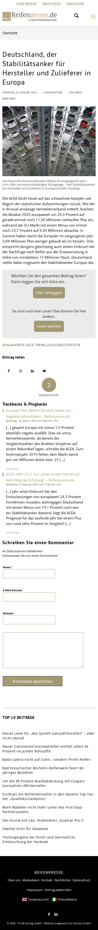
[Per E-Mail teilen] (44, 371)
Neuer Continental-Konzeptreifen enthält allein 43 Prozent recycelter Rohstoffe (45, 748)
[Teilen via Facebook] (9, 371)
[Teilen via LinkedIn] (32, 371)
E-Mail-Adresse (13, 590)
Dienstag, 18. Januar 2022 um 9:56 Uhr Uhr (32, 420)
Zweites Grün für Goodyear (25, 828)
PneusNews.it (67, 899)
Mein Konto (52, 3)
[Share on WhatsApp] (20, 371)
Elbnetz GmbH (82, 923)
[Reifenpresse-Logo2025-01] (29, 16)
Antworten (12, 468)
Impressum (35, 890)
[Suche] (78, 16)
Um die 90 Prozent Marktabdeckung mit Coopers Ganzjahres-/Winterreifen (43, 783)
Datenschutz (81, 880)
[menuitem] (26, 3)
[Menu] (93, 16)
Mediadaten (30, 880)
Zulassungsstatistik (63, 345)
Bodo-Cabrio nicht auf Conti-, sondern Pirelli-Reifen (46, 759)
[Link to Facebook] (49, 914)
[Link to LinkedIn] (56, 914)
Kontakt (47, 880)
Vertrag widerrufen (58, 890)
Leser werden (26, 3)
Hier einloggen (49, 292)
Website (8, 613)
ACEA (30, 345)
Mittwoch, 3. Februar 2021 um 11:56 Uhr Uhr (33, 484)
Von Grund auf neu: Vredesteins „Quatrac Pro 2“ (43, 820)
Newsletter (75, 3)
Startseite (10, 32)
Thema (40, 345)
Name (8, 567)
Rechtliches (63, 880)
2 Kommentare (53, 92)
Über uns (14, 880)
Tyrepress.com (38, 899)
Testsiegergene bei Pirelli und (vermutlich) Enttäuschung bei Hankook (38, 839)
